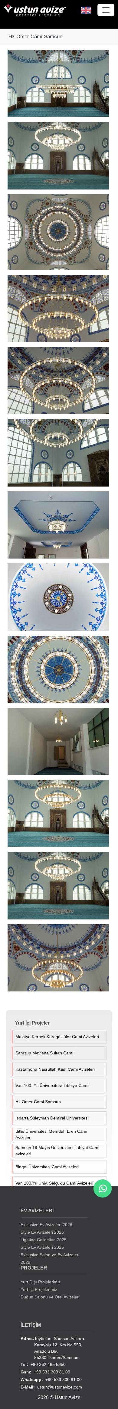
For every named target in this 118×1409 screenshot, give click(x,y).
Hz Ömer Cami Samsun (38, 1101)
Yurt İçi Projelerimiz (39, 1289)
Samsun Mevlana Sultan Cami (44, 1052)
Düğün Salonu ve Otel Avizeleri (50, 1297)
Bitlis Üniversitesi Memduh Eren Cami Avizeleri (51, 1134)
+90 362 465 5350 (43, 1364)
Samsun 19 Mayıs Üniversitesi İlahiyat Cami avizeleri (57, 1150)
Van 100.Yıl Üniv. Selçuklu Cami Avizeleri (54, 1183)
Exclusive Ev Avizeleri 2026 (46, 1224)
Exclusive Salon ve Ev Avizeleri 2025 (50, 1258)
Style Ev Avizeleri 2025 (42, 1247)
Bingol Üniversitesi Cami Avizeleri (47, 1166)
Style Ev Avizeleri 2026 (42, 1232)
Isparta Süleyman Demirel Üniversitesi (51, 1118)
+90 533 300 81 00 (45, 1372)
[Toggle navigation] (105, 10)
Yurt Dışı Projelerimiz (41, 1281)
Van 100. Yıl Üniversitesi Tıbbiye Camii (52, 1085)
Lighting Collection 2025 (44, 1239)
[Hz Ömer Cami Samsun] (60, 86)
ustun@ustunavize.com (51, 1387)
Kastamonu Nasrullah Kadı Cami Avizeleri (55, 1069)
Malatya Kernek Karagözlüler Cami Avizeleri (57, 1036)
